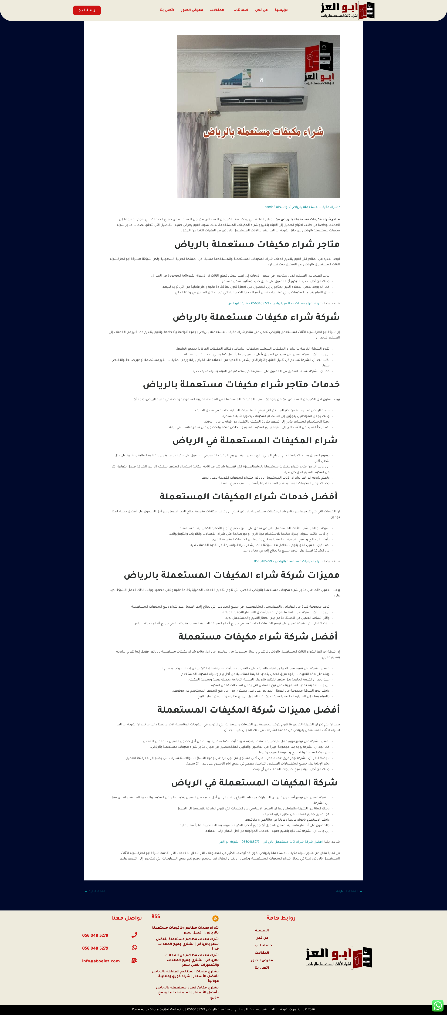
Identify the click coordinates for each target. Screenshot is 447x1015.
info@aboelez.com (101, 961)
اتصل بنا (167, 10)
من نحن (261, 10)
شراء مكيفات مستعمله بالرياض (314, 207)
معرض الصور (192, 10)
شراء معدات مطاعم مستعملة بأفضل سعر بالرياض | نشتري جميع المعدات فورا (187, 944)
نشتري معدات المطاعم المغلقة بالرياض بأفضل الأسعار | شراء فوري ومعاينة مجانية (185, 977)
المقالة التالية (95, 891)
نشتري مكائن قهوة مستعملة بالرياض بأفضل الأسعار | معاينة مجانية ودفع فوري (187, 993)
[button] (240, 10)
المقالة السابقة (349, 891)
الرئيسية (281, 10)
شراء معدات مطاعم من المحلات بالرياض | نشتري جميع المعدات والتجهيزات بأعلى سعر (192, 960)
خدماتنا (242, 10)
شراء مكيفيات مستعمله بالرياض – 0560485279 (288, 561)
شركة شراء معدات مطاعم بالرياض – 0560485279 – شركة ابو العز (276, 303)
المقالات (217, 10)
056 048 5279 (95, 949)
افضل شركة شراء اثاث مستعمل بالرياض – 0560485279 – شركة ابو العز (271, 842)
